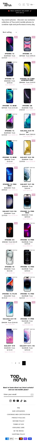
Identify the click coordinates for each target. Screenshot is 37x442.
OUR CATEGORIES (18, 411)
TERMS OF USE (18, 424)
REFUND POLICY (18, 421)
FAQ (18, 408)
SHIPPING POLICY (18, 434)
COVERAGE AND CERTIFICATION (18, 414)
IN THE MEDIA (18, 431)
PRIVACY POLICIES (18, 418)
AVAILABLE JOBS (18, 427)
